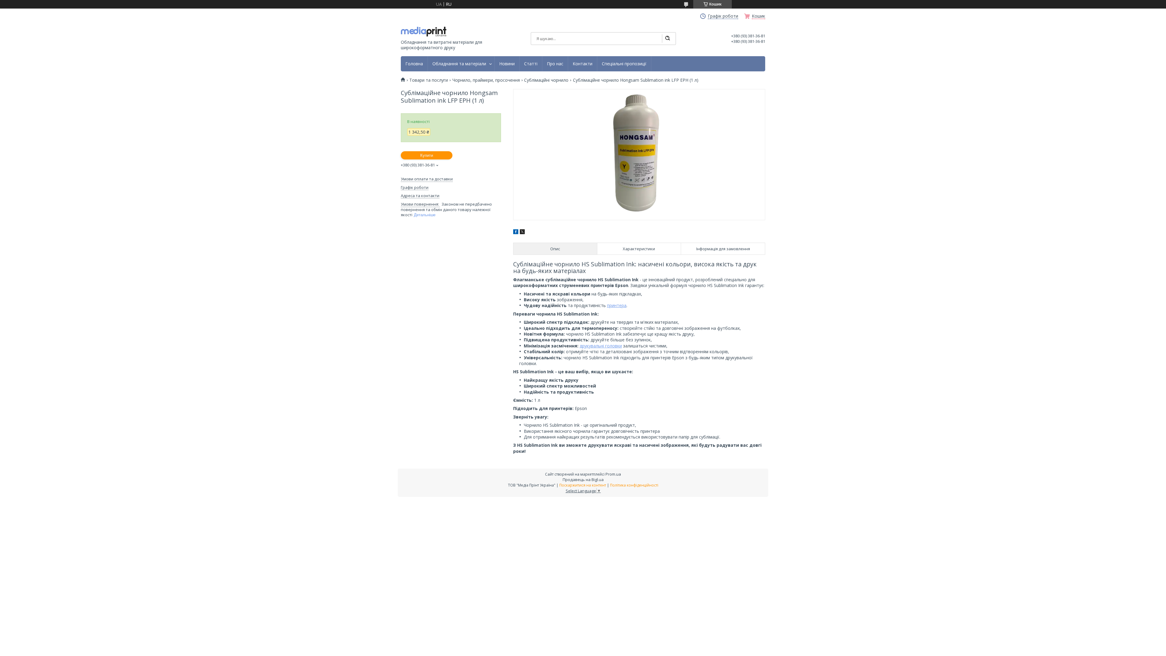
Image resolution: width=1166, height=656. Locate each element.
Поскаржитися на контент (582, 485)
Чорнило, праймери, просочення (486, 80)
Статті (530, 64)
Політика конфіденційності (634, 485)
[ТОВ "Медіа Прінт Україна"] (423, 31)
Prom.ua (613, 474)
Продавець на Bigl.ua (583, 479)
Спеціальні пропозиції (624, 64)
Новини (507, 64)
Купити (426, 155)
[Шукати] (667, 38)
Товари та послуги (428, 80)
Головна (414, 64)
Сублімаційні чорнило (546, 80)
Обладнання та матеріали (459, 64)
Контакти (582, 64)
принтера (616, 305)
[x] (522, 232)
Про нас (555, 64)
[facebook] (515, 232)
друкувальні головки (601, 346)
